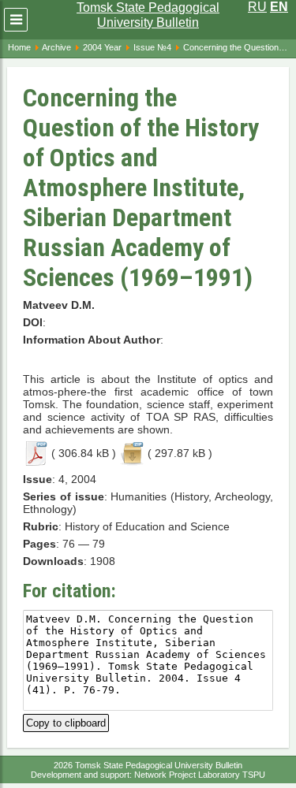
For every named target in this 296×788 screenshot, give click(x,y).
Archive (56, 47)
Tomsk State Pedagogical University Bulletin (148, 15)
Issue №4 (152, 47)
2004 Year (102, 47)
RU (257, 6)
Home (19, 47)
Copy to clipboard (66, 721)
